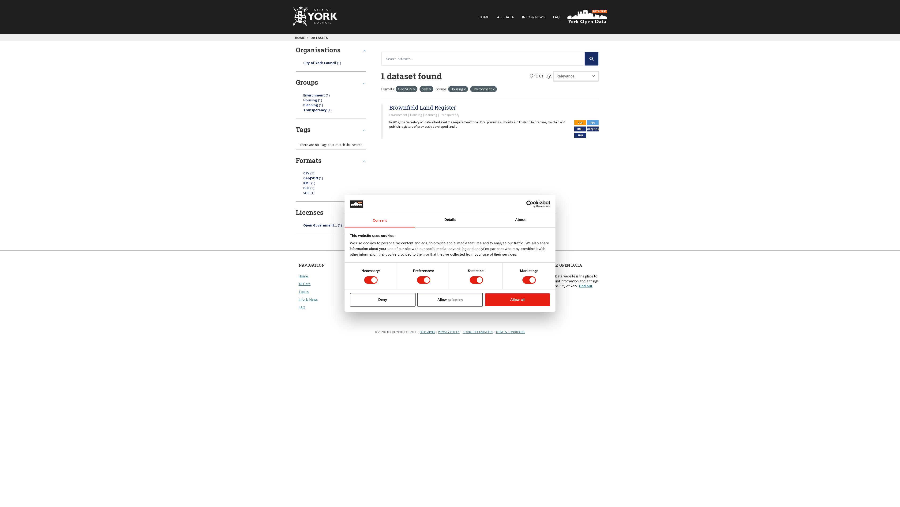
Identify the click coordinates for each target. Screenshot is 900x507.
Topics (304, 291)
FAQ (556, 17)
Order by (540, 75)
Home (484, 17)
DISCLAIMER (427, 332)
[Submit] (592, 59)
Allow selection (450, 300)
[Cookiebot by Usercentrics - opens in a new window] (529, 203)
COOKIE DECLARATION (478, 332)
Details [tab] (450, 220)
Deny (382, 300)
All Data (505, 17)
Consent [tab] (380, 220)
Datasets (319, 37)
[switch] (423, 280)
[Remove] (414, 89)
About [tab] (520, 220)
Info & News (533, 17)
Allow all (517, 300)
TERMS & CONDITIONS (510, 332)
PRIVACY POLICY (449, 332)
